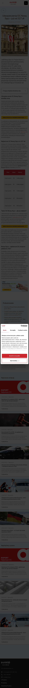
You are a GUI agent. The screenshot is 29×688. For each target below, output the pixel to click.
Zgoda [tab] (4, 330)
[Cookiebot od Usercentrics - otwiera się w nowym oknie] (20, 326)
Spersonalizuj (13, 360)
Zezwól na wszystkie (14, 355)
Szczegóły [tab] (12, 330)
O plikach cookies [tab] (22, 330)
